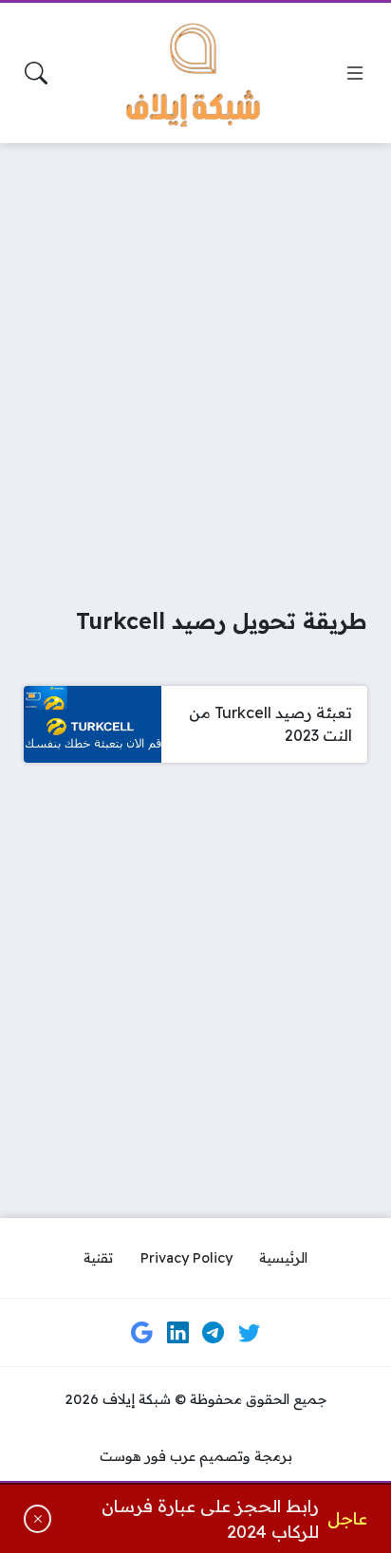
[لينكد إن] (177, 1333)
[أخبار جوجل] (142, 1333)
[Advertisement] (195, 362)
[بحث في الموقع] (36, 73)
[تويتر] (248, 1333)
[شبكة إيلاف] (195, 73)
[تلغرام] (213, 1333)
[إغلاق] (37, 1519)
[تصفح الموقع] (355, 73)
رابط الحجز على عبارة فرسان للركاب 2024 (210, 1519)
